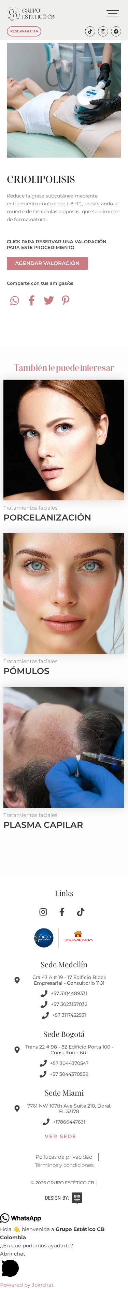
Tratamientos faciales (30, 508)
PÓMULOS (26, 671)
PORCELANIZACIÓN (47, 517)
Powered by (27, 1285)
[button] (64, 1265)
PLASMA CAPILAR (43, 825)
